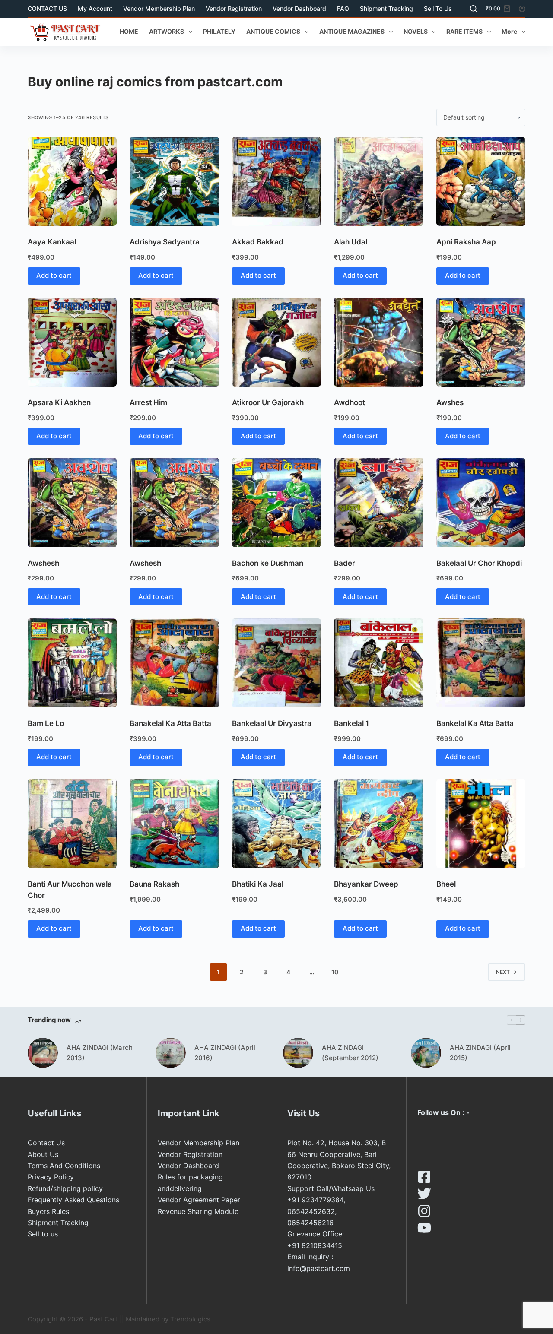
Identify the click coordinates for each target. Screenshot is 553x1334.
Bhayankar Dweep (366, 884)
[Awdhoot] (378, 342)
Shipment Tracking (386, 8)
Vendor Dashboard (299, 8)
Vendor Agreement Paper (199, 1199)
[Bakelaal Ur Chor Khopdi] (480, 502)
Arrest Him (148, 402)
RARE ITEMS (464, 31)
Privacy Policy (51, 1176)
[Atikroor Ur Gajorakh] (276, 342)
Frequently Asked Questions (73, 1199)
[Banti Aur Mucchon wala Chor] (72, 823)
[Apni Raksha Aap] (480, 181)
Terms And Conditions (64, 1165)
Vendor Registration (234, 8)
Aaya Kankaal (52, 242)
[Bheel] (480, 823)
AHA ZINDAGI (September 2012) (350, 1052)
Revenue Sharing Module (198, 1211)
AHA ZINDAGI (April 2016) (224, 1052)
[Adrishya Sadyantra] (174, 181)
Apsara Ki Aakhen (59, 402)
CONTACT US (47, 8)
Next (503, 972)
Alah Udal (350, 242)
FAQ (343, 8)
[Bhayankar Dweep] (378, 823)
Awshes (450, 402)
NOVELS (416, 31)
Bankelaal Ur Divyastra (271, 723)
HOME (129, 31)
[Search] (473, 8)
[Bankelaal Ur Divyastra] (276, 662)
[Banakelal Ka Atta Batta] (174, 662)
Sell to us (438, 8)
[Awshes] (480, 342)
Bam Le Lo (46, 723)
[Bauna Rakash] (174, 823)
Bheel (446, 884)
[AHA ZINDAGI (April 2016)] (171, 1053)
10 (334, 972)
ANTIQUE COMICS (273, 31)
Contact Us (46, 1142)
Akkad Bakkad (257, 242)
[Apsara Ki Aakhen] (72, 342)
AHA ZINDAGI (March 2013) (100, 1052)
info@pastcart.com (318, 1268)
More (509, 31)
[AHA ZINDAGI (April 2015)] (426, 1053)
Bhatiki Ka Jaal (257, 884)
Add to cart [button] (54, 275)
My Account (95, 8)
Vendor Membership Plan (159, 8)
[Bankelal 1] (378, 662)
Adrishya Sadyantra (165, 242)
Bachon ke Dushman (267, 563)
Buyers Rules (48, 1211)
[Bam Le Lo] (72, 662)
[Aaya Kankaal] (72, 181)
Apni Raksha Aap (466, 242)
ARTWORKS (166, 31)
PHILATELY (219, 31)
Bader (344, 563)
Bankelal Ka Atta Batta (475, 723)
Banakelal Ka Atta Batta (170, 723)
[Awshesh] (72, 502)
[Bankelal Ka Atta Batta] (480, 662)
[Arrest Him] (174, 342)
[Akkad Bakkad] (276, 181)
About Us (43, 1154)
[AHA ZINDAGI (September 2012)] (298, 1053)
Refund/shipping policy (65, 1188)
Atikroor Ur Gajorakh (268, 402)
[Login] (522, 9)
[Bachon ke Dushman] (276, 502)
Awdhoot (349, 402)
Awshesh (43, 563)
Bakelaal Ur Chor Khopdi (479, 563)
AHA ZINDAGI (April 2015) (480, 1052)
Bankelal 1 (351, 723)
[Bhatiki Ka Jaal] (276, 823)
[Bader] (378, 502)
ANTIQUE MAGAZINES (352, 31)
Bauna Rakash (154, 884)
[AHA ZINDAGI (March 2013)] (43, 1053)
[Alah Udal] (378, 181)
